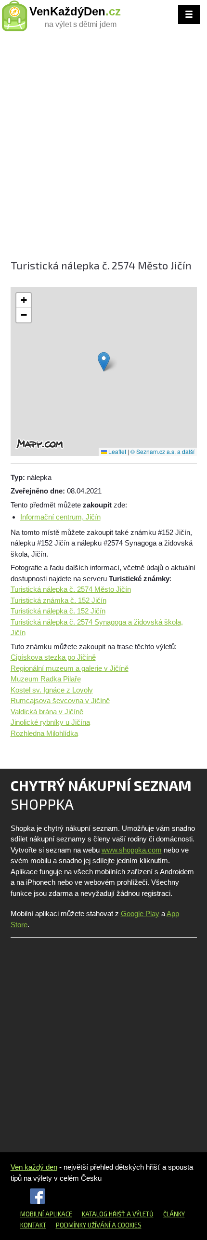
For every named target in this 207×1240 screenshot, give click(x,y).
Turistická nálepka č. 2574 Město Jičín (71, 589)
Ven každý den (34, 1167)
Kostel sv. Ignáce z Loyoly (52, 690)
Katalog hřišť (103, 1214)
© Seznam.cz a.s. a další (162, 451)
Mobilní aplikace (46, 1214)
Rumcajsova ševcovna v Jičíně (60, 700)
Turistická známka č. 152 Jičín (58, 600)
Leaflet (116, 451)
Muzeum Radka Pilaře (46, 679)
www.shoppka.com (132, 850)
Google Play (140, 913)
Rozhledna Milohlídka (44, 733)
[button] (104, 362)
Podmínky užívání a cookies (99, 1225)
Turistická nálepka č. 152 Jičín (58, 611)
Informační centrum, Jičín (60, 517)
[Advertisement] (103, 149)
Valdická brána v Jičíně (47, 711)
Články (174, 1214)
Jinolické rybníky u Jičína (50, 722)
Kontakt (33, 1225)
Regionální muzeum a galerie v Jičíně (70, 668)
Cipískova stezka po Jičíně (53, 657)
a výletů (139, 1214)
